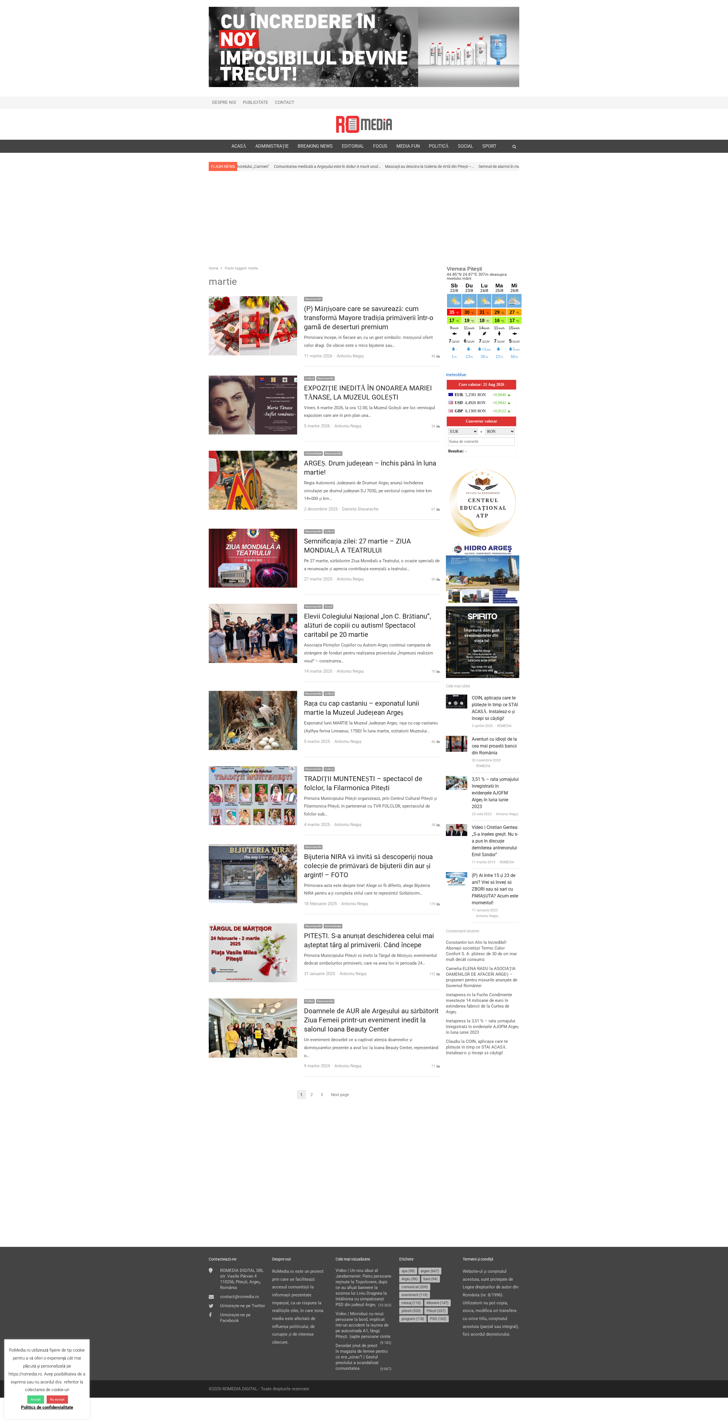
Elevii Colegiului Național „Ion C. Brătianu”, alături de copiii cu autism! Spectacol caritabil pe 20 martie (367, 625)
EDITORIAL (353, 146)
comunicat (415, 1287)
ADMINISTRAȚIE (272, 146)
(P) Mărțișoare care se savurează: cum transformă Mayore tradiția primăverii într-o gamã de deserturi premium (368, 318)
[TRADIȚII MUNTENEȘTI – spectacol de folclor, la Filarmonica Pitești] (253, 770)
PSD (438, 1319)
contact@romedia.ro (239, 1296)
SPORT (489, 146)
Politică (309, 1001)
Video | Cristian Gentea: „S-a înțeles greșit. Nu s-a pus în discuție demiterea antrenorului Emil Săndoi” (495, 841)
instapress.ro (458, 994)
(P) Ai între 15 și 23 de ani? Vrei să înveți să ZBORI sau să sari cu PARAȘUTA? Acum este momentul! (495, 889)
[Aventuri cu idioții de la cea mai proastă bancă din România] (456, 739)
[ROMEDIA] (364, 124)
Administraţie (313, 453)
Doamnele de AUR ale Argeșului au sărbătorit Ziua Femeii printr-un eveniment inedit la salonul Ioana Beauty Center (371, 1020)
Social (328, 606)
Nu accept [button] (57, 1399)
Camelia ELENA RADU (467, 968)
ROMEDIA (504, 726)
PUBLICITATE (255, 102)
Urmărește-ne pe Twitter (242, 1305)
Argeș (410, 1279)
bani (430, 1279)
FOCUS (380, 146)
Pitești (436, 1311)
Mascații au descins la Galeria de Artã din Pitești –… (326, 166)
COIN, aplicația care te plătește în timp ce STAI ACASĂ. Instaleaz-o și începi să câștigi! (477, 1047)
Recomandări (313, 298)
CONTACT (284, 102)
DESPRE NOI (224, 102)
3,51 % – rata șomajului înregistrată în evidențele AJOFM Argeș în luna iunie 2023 (495, 793)
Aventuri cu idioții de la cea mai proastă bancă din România (494, 745)
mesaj (411, 1303)
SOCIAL (465, 146)
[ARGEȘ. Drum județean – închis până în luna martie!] (253, 454)
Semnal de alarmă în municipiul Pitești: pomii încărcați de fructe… (431, 166)
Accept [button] (36, 1399)
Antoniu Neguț (507, 814)
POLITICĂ (439, 146)
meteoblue (456, 374)
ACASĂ (238, 146)
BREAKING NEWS (315, 146)
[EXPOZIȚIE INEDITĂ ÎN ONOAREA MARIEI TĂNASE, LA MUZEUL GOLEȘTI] (253, 379)
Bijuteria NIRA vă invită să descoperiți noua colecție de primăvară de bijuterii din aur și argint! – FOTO (368, 866)
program (413, 1319)
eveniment (415, 1295)
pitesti (411, 1311)
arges (430, 1271)
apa (408, 1271)
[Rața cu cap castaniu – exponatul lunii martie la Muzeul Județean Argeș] (253, 694)
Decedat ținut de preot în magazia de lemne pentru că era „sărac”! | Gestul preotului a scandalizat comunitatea (362, 1357)
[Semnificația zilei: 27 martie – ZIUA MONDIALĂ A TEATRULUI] (253, 532)
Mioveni (437, 1303)
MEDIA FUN (408, 146)
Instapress (456, 1021)
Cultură (309, 378)
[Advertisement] (364, 218)
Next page (340, 1094)
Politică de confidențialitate (47, 1407)
